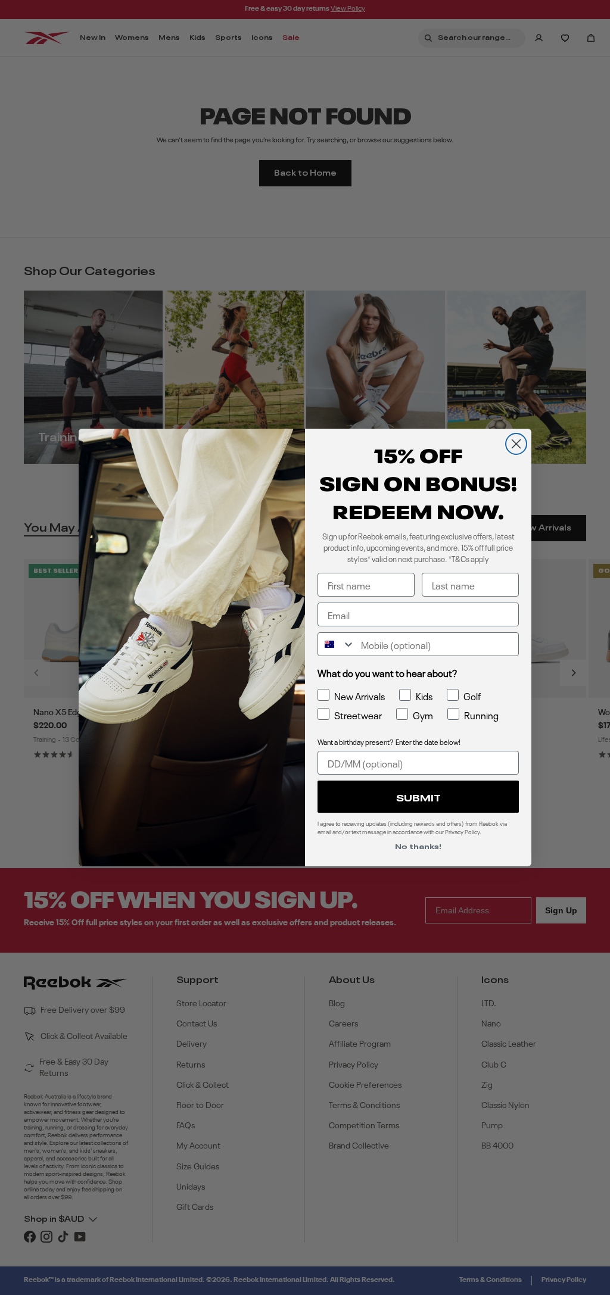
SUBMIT (418, 797)
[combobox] (336, 644)
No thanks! (418, 845)
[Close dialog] (516, 443)
